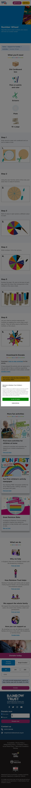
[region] (15, 394)
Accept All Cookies (15, 399)
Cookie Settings (15, 403)
